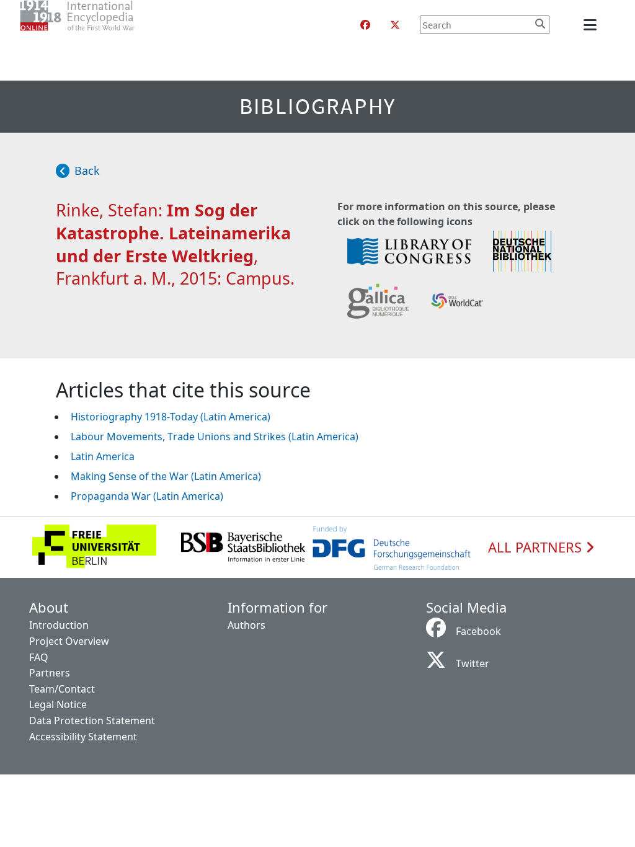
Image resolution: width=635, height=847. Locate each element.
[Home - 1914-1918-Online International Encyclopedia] (102, 25)
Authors (246, 625)
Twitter (472, 663)
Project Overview (69, 641)
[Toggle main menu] (592, 25)
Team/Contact (62, 689)
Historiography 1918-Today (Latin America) (170, 416)
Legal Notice (58, 704)
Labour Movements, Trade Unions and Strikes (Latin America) (214, 436)
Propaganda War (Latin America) (147, 496)
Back (87, 170)
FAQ (38, 657)
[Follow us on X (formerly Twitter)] (395, 24)
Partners (49, 673)
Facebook (478, 631)
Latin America (103, 456)
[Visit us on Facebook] (365, 24)
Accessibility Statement (83, 736)
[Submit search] (540, 23)
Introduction (59, 625)
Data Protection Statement (92, 720)
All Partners (536, 547)
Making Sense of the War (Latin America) (166, 476)
